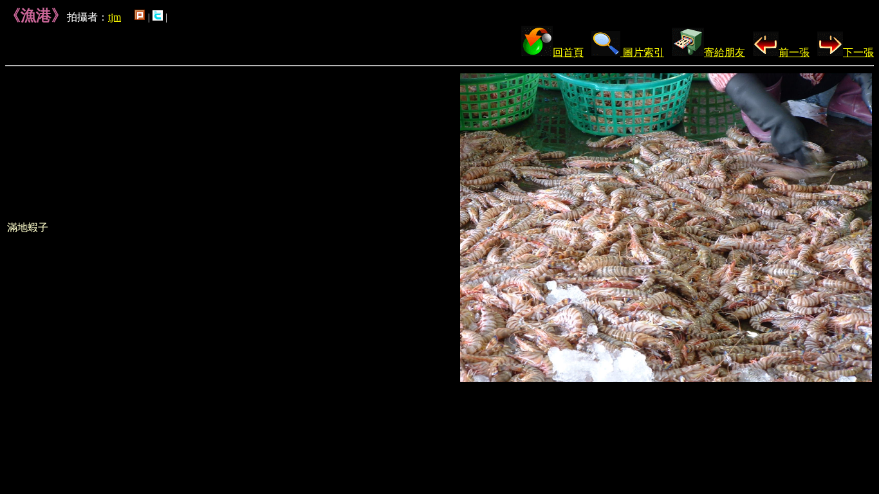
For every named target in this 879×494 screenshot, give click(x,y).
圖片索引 (642, 52)
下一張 (858, 52)
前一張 (794, 52)
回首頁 (568, 52)
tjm (114, 17)
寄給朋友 (724, 52)
